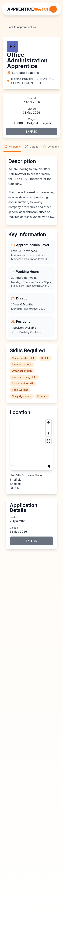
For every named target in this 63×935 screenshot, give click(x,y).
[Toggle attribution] (49, 466)
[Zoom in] (48, 422)
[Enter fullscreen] (48, 441)
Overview (15, 146)
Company (53, 146)
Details (34, 146)
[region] (31, 444)
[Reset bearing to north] (48, 433)
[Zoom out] (48, 428)
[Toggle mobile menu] (53, 9)
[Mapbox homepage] (13, 467)
